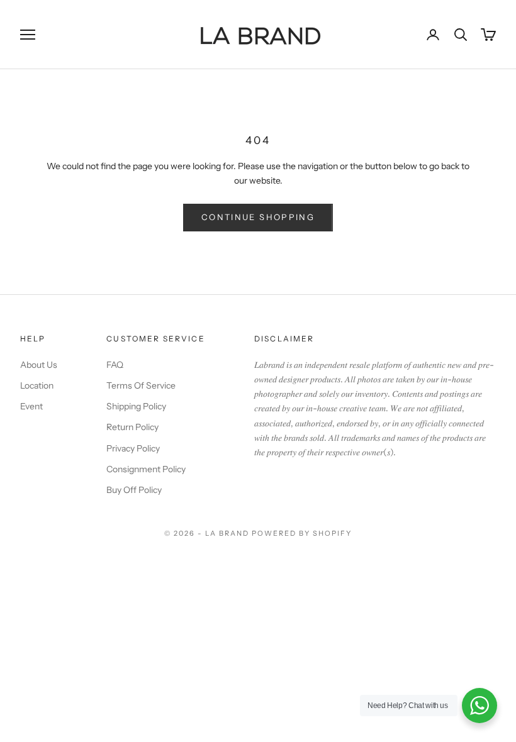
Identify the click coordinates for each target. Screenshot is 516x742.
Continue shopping (258, 217)
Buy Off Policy (134, 490)
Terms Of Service (141, 385)
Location (36, 385)
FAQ (114, 364)
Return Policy (132, 427)
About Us (38, 364)
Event (31, 406)
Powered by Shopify (302, 533)
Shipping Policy (136, 406)
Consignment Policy (146, 469)
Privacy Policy (133, 448)
